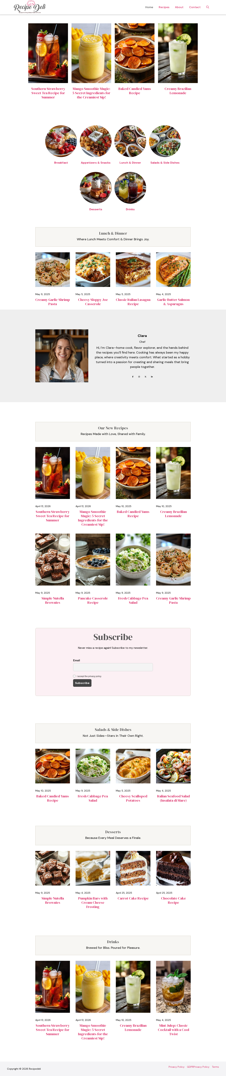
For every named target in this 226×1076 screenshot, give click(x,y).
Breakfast (61, 162)
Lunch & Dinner (130, 162)
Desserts (95, 209)
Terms (215, 1066)
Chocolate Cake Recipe (173, 900)
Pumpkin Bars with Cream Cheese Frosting (93, 902)
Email (76, 660)
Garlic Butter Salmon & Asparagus (173, 301)
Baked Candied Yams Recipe (134, 90)
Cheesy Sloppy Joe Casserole (93, 301)
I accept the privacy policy (89, 676)
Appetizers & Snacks (96, 162)
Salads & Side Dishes (165, 162)
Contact (195, 7)
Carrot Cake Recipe (133, 898)
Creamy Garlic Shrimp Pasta (52, 301)
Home (149, 7)
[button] (207, 7)
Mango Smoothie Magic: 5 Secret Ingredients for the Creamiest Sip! (91, 93)
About (179, 7)
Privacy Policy (177, 1066)
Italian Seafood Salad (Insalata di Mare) (173, 798)
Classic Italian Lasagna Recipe (133, 301)
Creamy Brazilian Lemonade (178, 90)
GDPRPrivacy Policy (198, 1066)
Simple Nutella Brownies (52, 600)
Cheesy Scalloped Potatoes (133, 798)
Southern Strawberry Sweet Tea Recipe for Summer (48, 93)
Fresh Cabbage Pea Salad (133, 600)
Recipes (164, 7)
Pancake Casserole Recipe (93, 600)
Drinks (130, 209)
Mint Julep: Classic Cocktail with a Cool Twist (173, 1029)
